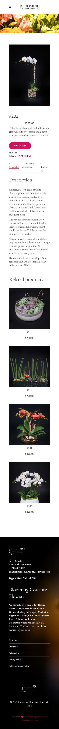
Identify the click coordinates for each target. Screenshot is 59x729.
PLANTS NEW (24, 156)
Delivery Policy (15, 653)
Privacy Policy (15, 659)
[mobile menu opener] (10, 7)
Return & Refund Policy (19, 666)
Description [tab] (14, 167)
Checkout (13, 646)
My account (14, 640)
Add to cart (20, 145)
